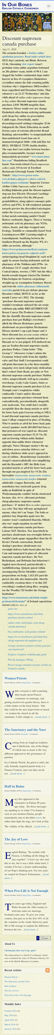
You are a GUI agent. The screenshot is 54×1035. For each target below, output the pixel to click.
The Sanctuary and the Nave (25, 729)
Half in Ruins (14, 786)
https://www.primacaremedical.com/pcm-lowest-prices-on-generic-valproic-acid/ (25, 251)
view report (28, 64)
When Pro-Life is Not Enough (26, 890)
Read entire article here (38, 56)
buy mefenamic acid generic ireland (26, 631)
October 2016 (10, 1010)
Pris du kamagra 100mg (20, 659)
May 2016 (9, 1015)
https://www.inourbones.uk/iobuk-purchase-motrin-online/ (25, 615)
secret (38, 817)
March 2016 (9, 1024)
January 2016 (10, 1028)
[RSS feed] (48, 970)
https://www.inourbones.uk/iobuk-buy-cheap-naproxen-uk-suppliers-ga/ (28, 638)
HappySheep (26, 682)
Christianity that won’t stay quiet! (20, 950)
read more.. (43, 716)
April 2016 (9, 1019)
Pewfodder (24, 734)
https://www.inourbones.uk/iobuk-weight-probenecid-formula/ (25, 599)
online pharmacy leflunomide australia (25, 288)
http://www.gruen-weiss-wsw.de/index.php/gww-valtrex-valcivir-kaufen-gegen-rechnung (24, 178)
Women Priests (15, 678)
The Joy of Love (16, 839)
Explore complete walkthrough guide (27, 654)
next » (47, 938)
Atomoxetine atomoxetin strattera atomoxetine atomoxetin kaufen (26, 477)
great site (12, 608)
